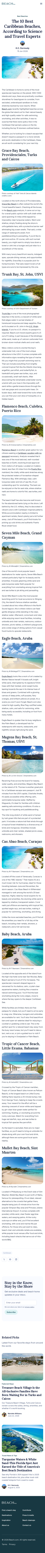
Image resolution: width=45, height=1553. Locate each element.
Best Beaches (22, 16)
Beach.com (7, 109)
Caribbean (7, 1253)
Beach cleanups (28, 1520)
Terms (4, 1544)
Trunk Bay (6, 313)
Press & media (28, 1515)
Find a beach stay (9, 1510)
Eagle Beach (7, 676)
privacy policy (29, 1307)
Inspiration (6, 1520)
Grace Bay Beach (9, 204)
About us (5, 1525)
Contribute (26, 1510)
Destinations (7, 1515)
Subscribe (11, 1312)
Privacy (12, 1544)
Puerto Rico (36, 469)
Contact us (26, 1525)
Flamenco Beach (9, 450)
